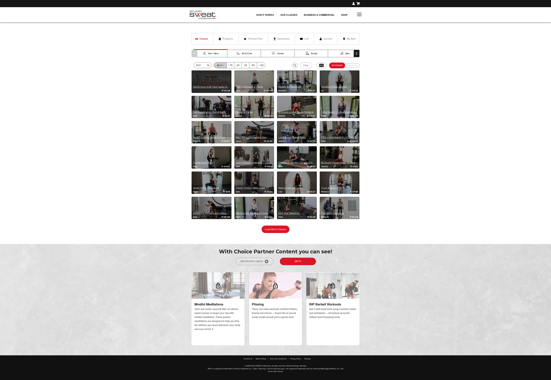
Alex (195, 116)
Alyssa (239, 116)
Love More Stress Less (292, 137)
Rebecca (325, 191)
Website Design (293, 366)
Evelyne (282, 90)
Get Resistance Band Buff (209, 112)
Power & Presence (289, 86)
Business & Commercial (319, 14)
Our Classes (288, 14)
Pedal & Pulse (244, 112)
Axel (238, 166)
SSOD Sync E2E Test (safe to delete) (215, 86)
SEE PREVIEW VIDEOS (251, 261)
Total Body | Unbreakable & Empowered (346, 112)
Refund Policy (261, 359)
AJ (322, 90)
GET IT (298, 261)
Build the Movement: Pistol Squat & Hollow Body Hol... (226, 213)
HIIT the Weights (288, 213)
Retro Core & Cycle (289, 187)
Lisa (280, 191)
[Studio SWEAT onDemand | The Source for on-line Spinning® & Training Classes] (202, 14)
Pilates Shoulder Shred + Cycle (297, 162)
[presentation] (194, 53)
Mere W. (197, 141)
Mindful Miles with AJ (334, 86)
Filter (306, 65)
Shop (344, 14)
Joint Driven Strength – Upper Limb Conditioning (266, 162)
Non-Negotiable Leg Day (251, 137)
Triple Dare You (202, 162)
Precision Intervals (332, 213)
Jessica (281, 116)
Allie (280, 166)
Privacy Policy (295, 359)
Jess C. (281, 141)
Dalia (323, 116)
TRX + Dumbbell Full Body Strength (343, 137)
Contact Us (248, 359)
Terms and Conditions (278, 359)
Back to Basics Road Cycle (252, 213)
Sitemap (307, 359)
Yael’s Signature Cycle (249, 86)
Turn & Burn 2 (329, 187)
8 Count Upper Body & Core (338, 162)
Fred (323, 141)
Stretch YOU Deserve (206, 187)
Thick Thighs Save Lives (250, 187)
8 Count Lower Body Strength (296, 112)
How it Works (265, 14)
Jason (238, 141)
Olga (195, 166)
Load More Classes (275, 229)
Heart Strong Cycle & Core (209, 137)
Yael (238, 90)
